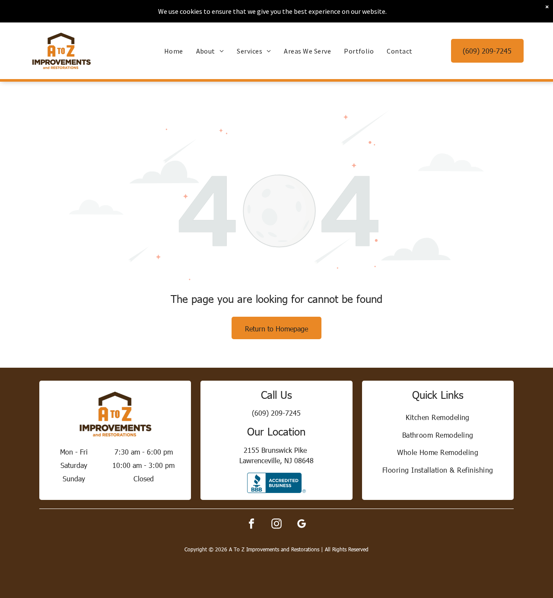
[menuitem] (174, 51)
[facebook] (251, 525)
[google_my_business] (301, 525)
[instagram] (276, 525)
